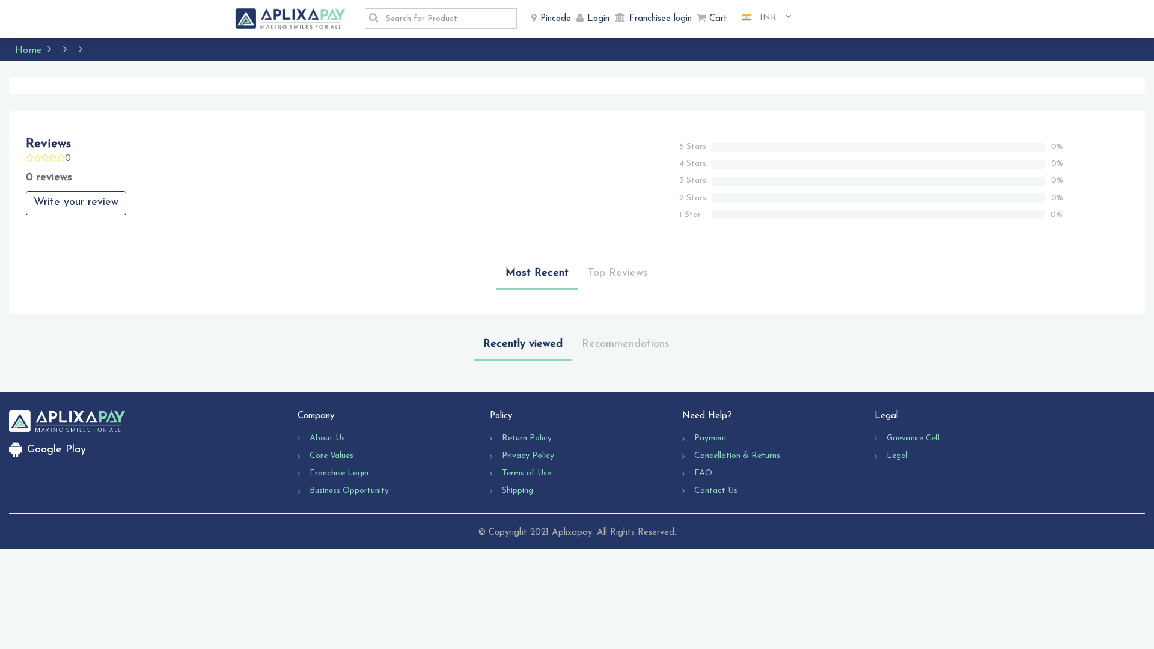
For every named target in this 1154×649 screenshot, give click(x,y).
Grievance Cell (913, 438)
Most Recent (537, 273)
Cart (718, 18)
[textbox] (448, 18)
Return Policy (527, 438)
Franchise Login (339, 473)
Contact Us (715, 490)
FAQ (703, 473)
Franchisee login (660, 18)
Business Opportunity (349, 490)
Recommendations (626, 344)
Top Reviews (618, 273)
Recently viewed (523, 344)
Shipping (517, 490)
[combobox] (762, 18)
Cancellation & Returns (737, 455)
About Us (327, 438)
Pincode (555, 18)
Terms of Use (526, 473)
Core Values (331, 455)
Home (28, 50)
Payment (710, 438)
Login (598, 18)
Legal (897, 455)
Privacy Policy (528, 455)
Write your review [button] (76, 202)
